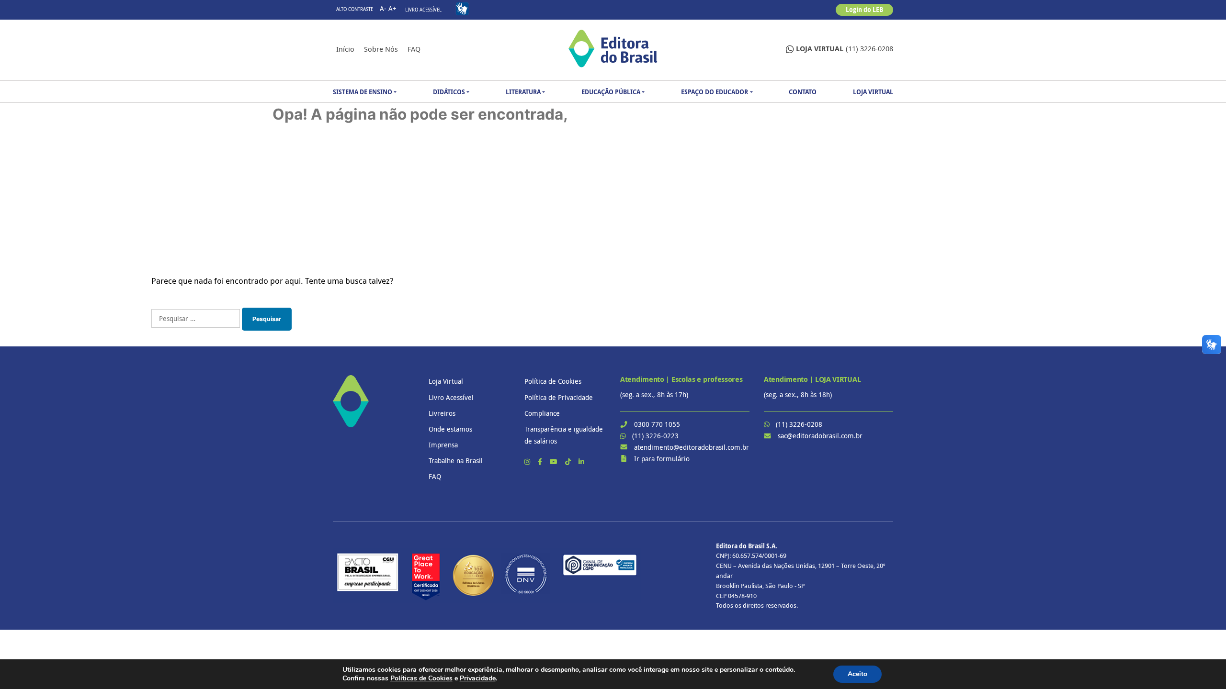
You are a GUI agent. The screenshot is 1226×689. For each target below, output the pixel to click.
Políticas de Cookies (421, 678)
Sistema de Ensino (362, 92)
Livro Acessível (423, 10)
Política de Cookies (552, 381)
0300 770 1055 (657, 424)
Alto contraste (354, 9)
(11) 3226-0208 (844, 49)
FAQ (414, 49)
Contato (803, 92)
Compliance (542, 413)
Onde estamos (450, 428)
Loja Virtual (873, 92)
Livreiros (442, 413)
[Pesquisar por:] (195, 318)
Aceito (857, 673)
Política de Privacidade (558, 397)
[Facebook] (541, 461)
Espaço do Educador (714, 92)
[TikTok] (569, 461)
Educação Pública (610, 92)
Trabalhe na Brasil (456, 460)
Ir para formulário (662, 458)
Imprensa (443, 444)
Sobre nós (381, 49)
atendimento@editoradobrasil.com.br (691, 447)
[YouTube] (554, 461)
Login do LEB (864, 9)
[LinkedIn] (581, 461)
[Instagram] (528, 461)
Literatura (523, 92)
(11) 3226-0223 (655, 435)
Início (345, 49)
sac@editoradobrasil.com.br (820, 435)
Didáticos (449, 92)
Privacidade (478, 678)
